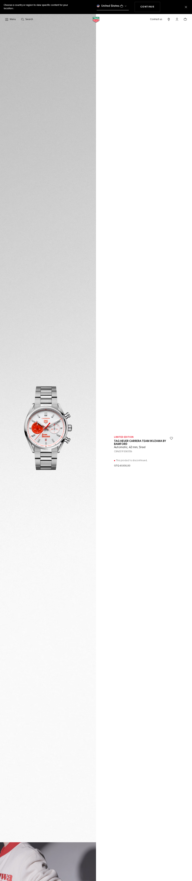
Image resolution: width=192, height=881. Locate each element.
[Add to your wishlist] (171, 438)
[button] (177, 19)
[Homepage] (96, 19)
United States (110, 5)
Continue (150, 7)
